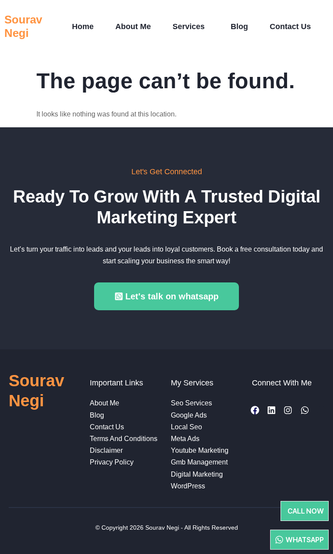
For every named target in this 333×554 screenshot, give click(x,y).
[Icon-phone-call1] (321, 410)
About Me (133, 26)
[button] (191, 26)
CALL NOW (305, 511)
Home (83, 26)
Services (189, 26)
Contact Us (290, 26)
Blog (239, 26)
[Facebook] (255, 410)
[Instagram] (288, 410)
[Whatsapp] (304, 410)
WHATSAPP (305, 539)
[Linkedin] (271, 410)
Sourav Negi (23, 26)
